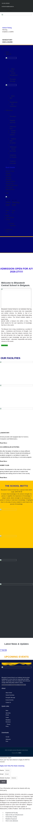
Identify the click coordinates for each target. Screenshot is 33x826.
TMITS (19, 752)
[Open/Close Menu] (9, 49)
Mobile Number (5, 778)
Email (2, 774)
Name (2, 770)
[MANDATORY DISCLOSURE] (3, 37)
